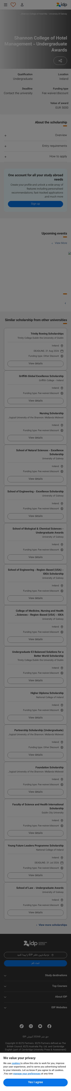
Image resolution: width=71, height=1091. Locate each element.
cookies (16, 1063)
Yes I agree (35, 1082)
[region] (35, 1072)
